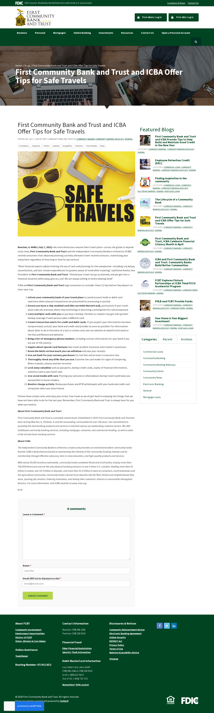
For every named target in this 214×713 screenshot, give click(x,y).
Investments (106, 32)
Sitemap (113, 658)
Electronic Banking (147, 191)
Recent (167, 339)
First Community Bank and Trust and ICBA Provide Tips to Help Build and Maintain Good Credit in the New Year (175, 141)
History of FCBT (23, 637)
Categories (149, 339)
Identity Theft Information (76, 652)
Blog (27, 65)
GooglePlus (67, 146)
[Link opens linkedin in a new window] (174, 626)
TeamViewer (21, 656)
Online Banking (82, 32)
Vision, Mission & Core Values (30, 641)
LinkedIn (56, 146)
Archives (186, 339)
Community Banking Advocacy (110, 139)
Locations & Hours (176, 3)
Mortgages (59, 32)
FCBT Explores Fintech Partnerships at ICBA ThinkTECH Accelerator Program (175, 283)
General (129, 139)
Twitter (46, 146)
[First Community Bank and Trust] (35, 17)
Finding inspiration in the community (171, 179)
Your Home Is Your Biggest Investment (171, 319)
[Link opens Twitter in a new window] (167, 626)
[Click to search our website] (196, 41)
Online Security (117, 637)
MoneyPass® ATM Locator (75, 684)
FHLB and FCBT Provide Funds (174, 301)
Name (26, 565)
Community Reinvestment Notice (127, 629)
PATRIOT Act (115, 641)
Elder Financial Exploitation (77, 648)
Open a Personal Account (176, 32)
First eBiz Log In (184, 17)
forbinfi (64, 701)
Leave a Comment (33, 514)
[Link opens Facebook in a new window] (160, 626)
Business (22, 32)
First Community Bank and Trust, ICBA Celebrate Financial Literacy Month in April (174, 241)
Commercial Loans (172, 167)
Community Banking (85, 139)
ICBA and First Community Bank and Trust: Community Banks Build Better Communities (175, 262)
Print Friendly (91, 146)
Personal (40, 32)
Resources (127, 32)
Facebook (36, 146)
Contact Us (193, 3)
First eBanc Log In (152, 17)
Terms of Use (116, 648)
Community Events (153, 371)
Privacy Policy (116, 645)
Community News (189, 290)
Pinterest (79, 146)
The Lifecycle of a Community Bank (174, 201)
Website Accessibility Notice (124, 652)
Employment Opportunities (30, 633)
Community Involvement (28, 629)
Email (102, 146)
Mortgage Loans (172, 191)
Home (18, 65)
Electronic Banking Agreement (125, 633)
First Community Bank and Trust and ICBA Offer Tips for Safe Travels (175, 220)
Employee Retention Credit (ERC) (172, 161)
